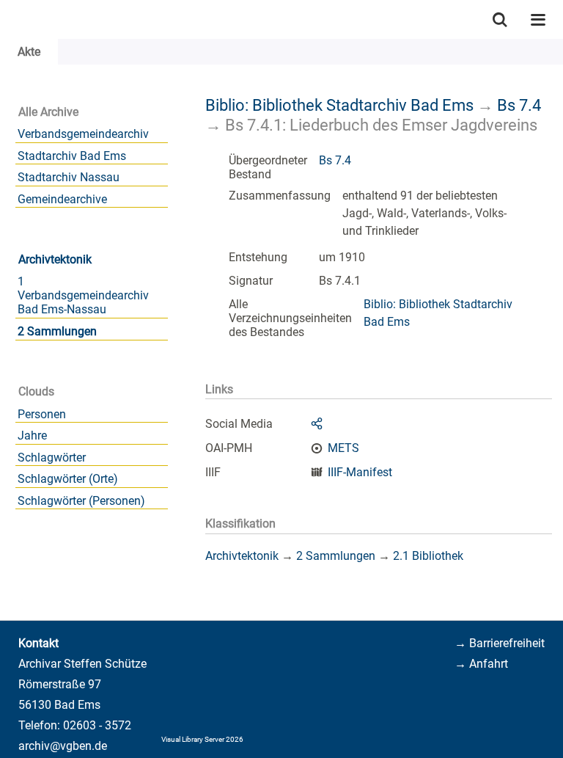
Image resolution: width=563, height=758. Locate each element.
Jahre (32, 435)
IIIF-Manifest (360, 472)
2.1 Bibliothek (428, 556)
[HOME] (7, 19)
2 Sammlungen (57, 331)
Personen (42, 414)
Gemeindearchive (62, 199)
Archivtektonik (55, 259)
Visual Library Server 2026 (202, 739)
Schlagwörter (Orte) (68, 479)
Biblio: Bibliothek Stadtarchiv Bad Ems (339, 104)
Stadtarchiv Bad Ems (72, 156)
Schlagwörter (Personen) (81, 501)
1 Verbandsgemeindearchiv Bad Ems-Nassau (83, 295)
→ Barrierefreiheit (500, 643)
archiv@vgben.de (62, 746)
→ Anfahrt (481, 664)
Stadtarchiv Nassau (68, 177)
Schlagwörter (52, 457)
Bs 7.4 (519, 104)
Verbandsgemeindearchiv (83, 134)
